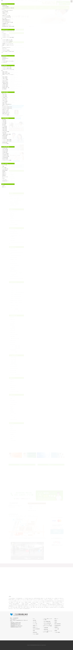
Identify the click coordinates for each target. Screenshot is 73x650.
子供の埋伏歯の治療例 (5, 157)
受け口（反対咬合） (4, 98)
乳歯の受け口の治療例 (5, 158)
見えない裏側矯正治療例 (47, 621)
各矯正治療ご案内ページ (5, 180)
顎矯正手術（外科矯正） (5, 82)
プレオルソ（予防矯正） (5, 79)
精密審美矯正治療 (4, 5)
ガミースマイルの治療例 (5, 143)
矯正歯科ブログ (4, 174)
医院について (56, 618)
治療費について (35, 625)
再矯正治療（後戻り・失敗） (6, 87)
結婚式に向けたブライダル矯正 (6, 15)
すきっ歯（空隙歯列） (5, 101)
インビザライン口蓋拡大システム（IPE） (7, 39)
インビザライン (4, 33)
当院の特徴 (34, 620)
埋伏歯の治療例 (4, 132)
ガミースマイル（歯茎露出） (6, 114)
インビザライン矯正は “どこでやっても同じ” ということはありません (7, 62)
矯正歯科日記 (4, 175)
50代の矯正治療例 (4, 138)
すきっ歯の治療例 (4, 126)
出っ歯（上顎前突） (4, 96)
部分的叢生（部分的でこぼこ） (6, 112)
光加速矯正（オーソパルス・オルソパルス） (7, 43)
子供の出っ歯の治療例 (5, 149)
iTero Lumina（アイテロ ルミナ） (6, 47)
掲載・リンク (4, 186)
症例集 (34, 630)
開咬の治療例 (4, 124)
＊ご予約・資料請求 (57, 632)
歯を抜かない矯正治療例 (5, 6)
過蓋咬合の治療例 (4, 127)
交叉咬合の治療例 (4, 128)
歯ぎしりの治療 (4, 18)
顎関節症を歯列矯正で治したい (6, 19)
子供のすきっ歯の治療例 (5, 153)
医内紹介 (56, 620)
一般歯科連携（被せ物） (5, 83)
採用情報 (56, 630)
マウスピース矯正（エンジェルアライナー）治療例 (47, 631)
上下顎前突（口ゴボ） (5, 97)
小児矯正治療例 (46, 627)
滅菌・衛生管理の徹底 (57, 623)
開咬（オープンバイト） (5, 105)
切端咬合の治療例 (4, 130)
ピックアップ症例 (4, 164)
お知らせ (3, 178)
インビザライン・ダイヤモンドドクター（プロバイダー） (7, 31)
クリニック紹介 (35, 623)
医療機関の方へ (57, 627)
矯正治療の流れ (35, 632)
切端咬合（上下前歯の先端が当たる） (7, 104)
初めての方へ (4, 59)
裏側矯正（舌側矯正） (5, 71)
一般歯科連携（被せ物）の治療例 (6, 134)
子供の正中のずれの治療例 (5, 156)
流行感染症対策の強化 (57, 625)
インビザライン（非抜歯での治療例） (7, 140)
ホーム (34, 618)
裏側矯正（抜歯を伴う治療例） (6, 73)
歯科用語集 (3, 171)
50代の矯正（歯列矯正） (5, 86)
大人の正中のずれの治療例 (5, 131)
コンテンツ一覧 (4, 179)
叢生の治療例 (4, 119)
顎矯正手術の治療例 (4, 135)
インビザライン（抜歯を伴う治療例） (7, 68)
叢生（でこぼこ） (4, 93)
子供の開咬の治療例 (4, 152)
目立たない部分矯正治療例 (47, 623)
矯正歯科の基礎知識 (4, 170)
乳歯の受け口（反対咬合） (5, 110)
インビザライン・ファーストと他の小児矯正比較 (7, 38)
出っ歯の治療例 (4, 122)
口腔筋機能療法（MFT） (5, 23)
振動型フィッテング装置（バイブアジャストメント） (7, 46)
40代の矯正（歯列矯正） (5, 84)
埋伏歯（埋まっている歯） (5, 109)
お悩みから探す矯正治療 (36, 628)
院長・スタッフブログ (5, 176)
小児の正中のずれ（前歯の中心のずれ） (7, 108)
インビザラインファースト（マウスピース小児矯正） (7, 70)
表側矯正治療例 (46, 629)
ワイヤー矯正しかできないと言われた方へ (7, 10)
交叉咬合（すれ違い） (5, 100)
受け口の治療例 (4, 123)
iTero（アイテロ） (4, 48)
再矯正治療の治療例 (4, 142)
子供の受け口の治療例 (5, 150)
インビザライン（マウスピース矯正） (7, 66)
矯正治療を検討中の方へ (5, 58)
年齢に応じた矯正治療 (5, 11)
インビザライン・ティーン (5, 34)
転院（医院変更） (4, 88)
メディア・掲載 (57, 628)
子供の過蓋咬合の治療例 (5, 154)
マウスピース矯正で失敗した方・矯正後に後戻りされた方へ (7, 8)
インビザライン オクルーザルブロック (7, 42)
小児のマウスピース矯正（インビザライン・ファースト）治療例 (47, 625)
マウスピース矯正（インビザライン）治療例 (47, 619)
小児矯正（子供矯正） (5, 78)
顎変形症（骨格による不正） (6, 113)
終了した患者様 (4, 167)
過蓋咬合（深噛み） (4, 102)
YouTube (3, 185)
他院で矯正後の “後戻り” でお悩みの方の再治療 (8, 26)
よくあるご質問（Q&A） (5, 168)
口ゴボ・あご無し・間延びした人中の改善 (7, 22)
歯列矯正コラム (4, 172)
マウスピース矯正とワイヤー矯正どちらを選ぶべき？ (7, 52)
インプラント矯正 (4, 14)
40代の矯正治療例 (4, 136)
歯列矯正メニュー (35, 627)
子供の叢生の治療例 (4, 148)
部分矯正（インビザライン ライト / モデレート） (7, 75)
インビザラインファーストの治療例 (6, 160)
